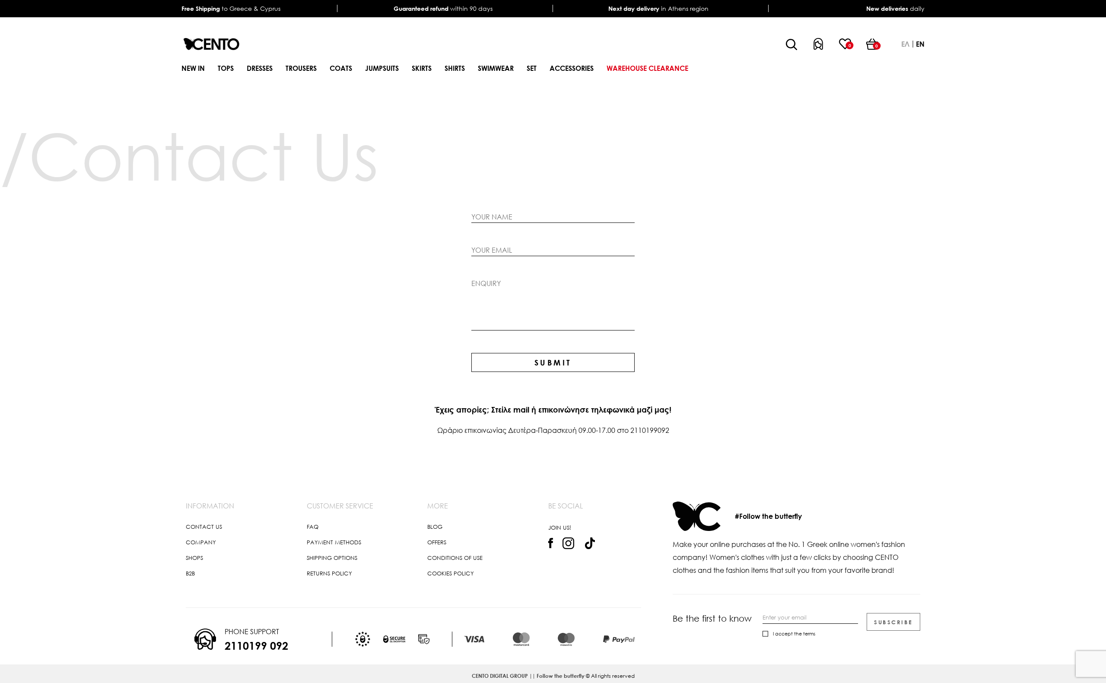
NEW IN (193, 68)
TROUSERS (301, 68)
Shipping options (332, 557)
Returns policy (329, 573)
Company (201, 542)
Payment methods (334, 542)
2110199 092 (256, 645)
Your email (491, 250)
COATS (341, 68)
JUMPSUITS (382, 68)
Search (791, 45)
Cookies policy (450, 573)
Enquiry (486, 283)
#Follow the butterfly (768, 516)
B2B (190, 573)
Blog (434, 526)
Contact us (204, 526)
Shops (194, 557)
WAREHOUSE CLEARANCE (647, 68)
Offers (436, 542)
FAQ (312, 526)
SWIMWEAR (496, 68)
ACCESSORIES (572, 68)
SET (532, 68)
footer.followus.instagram (569, 543)
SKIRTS (422, 68)
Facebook (550, 543)
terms (809, 633)
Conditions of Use (455, 557)
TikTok (590, 543)
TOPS (226, 68)
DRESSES (260, 68)
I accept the (794, 633)
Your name (491, 217)
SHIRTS (455, 68)
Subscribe (893, 622)
